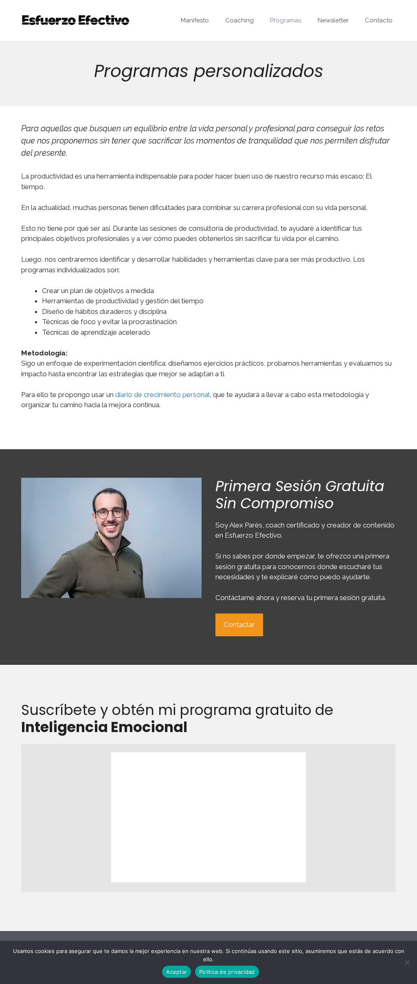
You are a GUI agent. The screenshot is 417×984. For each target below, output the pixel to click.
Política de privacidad (227, 972)
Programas (285, 20)
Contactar (239, 624)
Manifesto (195, 20)
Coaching (239, 20)
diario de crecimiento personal (162, 395)
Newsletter (333, 20)
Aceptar (176, 972)
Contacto (379, 20)
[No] (407, 962)
